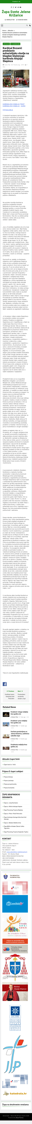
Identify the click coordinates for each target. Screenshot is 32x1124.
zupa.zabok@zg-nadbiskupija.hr (17, 852)
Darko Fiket (7, 65)
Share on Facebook (5, 684)
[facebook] (11, 7)
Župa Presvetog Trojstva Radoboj (13, 810)
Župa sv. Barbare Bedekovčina (12, 823)
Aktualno (6, 44)
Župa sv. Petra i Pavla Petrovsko (13, 813)
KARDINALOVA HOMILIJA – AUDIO (14, 106)
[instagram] (13, 7)
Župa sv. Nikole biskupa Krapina (13, 806)
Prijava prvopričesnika (10, 784)
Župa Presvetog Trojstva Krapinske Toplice (16, 832)
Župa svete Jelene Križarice (16, 13)
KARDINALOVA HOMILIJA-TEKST (14, 104)
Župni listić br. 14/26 (10, 764)
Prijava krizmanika (9, 788)
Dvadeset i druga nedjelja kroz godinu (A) (16, 1)
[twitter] (16, 7)
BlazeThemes (19, 1117)
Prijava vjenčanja (8, 780)
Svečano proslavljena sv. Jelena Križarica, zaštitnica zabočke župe (20, 734)
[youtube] (20, 7)
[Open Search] (27, 25)
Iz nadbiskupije (15, 44)
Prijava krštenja (8, 777)
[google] (18, 7)
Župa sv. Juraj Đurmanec (11, 803)
